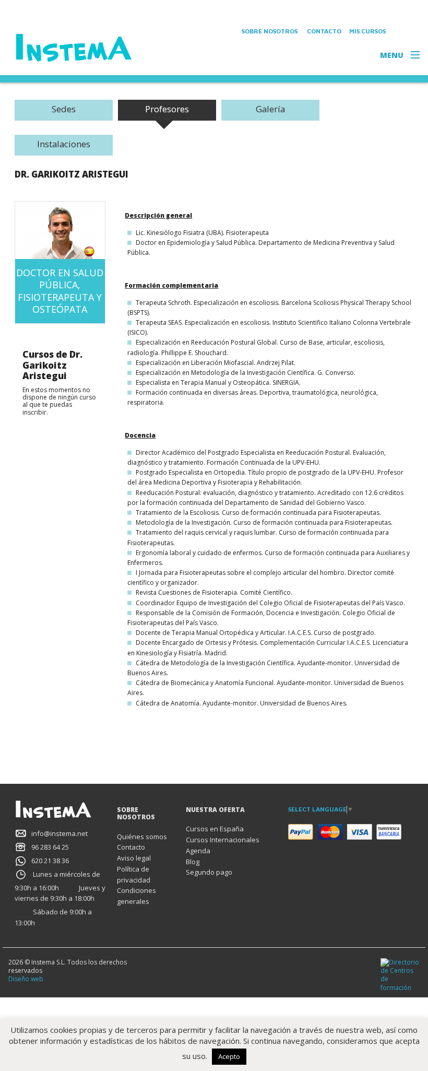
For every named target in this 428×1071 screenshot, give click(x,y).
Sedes (64, 109)
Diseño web (25, 978)
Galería (270, 109)
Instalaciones (63, 144)
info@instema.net (59, 833)
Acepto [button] (229, 1056)
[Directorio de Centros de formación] (400, 974)
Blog (192, 861)
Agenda (198, 850)
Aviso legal (134, 858)
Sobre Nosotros (270, 31)
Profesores (167, 109)
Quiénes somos (142, 836)
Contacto (324, 31)
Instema (74, 48)
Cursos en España (215, 828)
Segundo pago (209, 872)
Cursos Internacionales (222, 839)
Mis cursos (367, 31)
